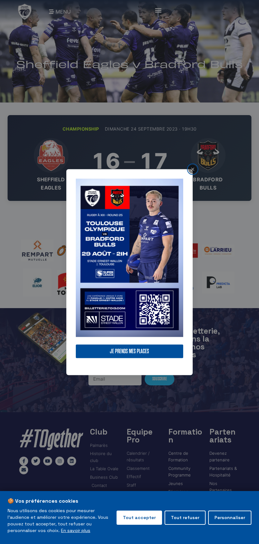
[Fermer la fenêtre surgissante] (192, 169)
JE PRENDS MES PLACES (129, 351)
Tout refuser (185, 517)
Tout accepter (139, 517)
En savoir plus (75, 530)
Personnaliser (229, 517)
